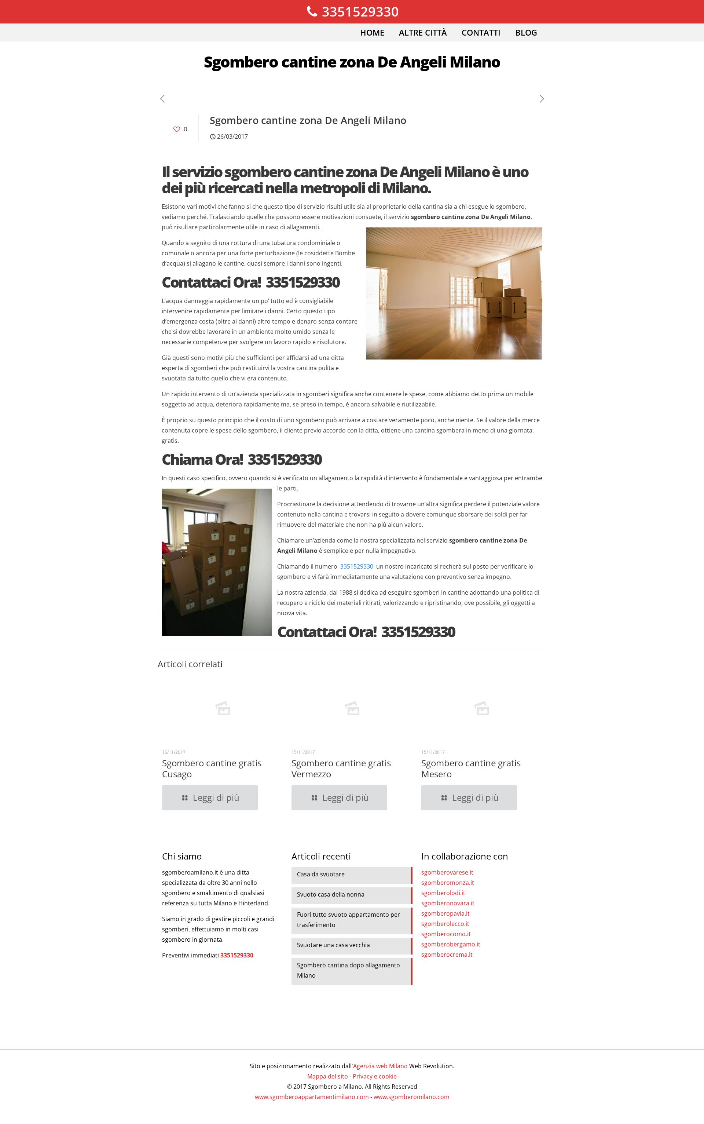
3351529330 (359, 12)
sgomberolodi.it (443, 893)
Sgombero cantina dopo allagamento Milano (348, 970)
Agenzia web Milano (380, 1066)
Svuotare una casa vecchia (333, 945)
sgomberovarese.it (447, 872)
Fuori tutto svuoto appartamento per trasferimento (348, 919)
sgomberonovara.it (447, 903)
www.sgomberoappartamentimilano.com (312, 1097)
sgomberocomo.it (446, 934)
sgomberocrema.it (447, 954)
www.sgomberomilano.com (412, 1097)
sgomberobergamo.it (450, 944)
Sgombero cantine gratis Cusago (211, 768)
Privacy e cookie (375, 1076)
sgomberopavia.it (445, 913)
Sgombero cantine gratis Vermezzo (341, 768)
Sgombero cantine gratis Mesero (471, 768)
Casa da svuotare (321, 874)
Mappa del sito (327, 1076)
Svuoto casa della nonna (330, 894)
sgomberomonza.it (447, 883)
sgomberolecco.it (445, 924)
